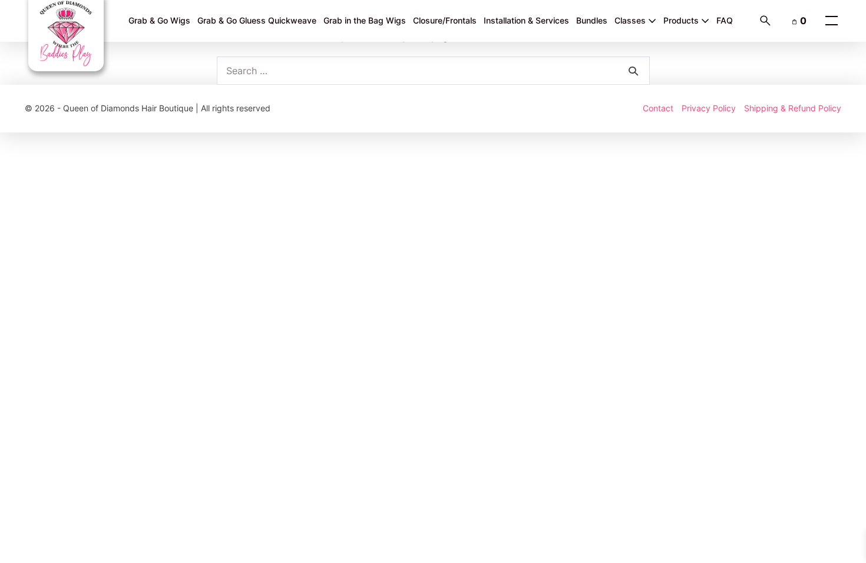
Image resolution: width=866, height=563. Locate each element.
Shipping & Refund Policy (792, 108)
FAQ (724, 20)
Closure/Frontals (445, 20)
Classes (631, 20)
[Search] (633, 70)
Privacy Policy (709, 108)
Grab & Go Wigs (159, 20)
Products (682, 20)
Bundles (591, 20)
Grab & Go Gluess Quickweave (256, 20)
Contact (658, 108)
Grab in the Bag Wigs (364, 20)
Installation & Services (526, 20)
